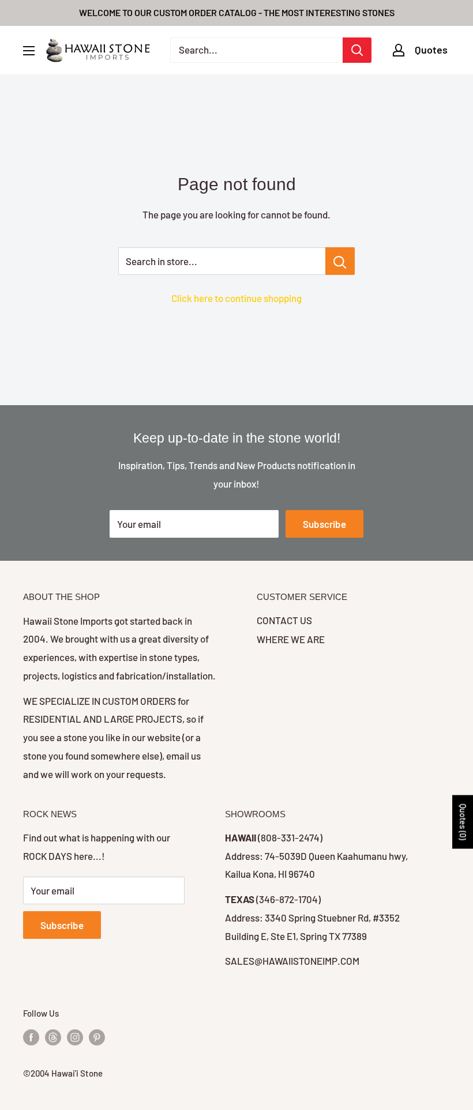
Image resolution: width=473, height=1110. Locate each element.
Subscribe (324, 524)
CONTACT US (284, 620)
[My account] (398, 50)
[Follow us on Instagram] (75, 1036)
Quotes (431, 49)
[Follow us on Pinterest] (97, 1036)
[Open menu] (29, 50)
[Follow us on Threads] (53, 1036)
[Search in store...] (340, 261)
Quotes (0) (463, 822)
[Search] (357, 50)
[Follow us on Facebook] (31, 1036)
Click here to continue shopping (236, 298)
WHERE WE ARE (291, 639)
